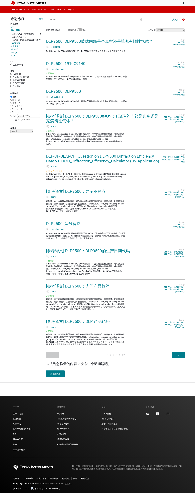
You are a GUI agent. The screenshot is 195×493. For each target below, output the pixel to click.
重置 (41, 19)
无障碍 (16, 478)
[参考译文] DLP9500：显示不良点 (75, 191)
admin (54, 126)
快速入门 (61, 9)
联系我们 (61, 413)
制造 (15, 444)
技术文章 (42, 9)
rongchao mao (57, 69)
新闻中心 (17, 424)
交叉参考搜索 (63, 424)
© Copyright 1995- (23, 483)
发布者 (13, 128)
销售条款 (54, 478)
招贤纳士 (17, 419)
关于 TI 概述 (18, 413)
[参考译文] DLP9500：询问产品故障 (77, 286)
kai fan (54, 166)
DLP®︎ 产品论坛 (178, 44)
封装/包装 (61, 434)
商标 (75, 478)
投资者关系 (18, 439)
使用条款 (66, 478)
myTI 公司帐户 (107, 419)
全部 (12, 27)
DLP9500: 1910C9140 (65, 63)
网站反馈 (85, 478)
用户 (183, 3)
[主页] (30, 3)
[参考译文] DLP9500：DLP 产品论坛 (78, 321)
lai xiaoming (56, 47)
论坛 (34, 9)
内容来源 (14, 24)
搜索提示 (176, 19)
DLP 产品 (181, 42)
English (71, 9)
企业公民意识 (19, 449)
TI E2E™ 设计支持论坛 (67, 419)
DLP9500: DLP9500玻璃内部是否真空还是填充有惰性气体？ (99, 41)
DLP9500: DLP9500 (63, 91)
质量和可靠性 (63, 439)
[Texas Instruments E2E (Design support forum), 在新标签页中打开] (157, 415)
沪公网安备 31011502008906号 (47, 489)
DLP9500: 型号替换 (63, 223)
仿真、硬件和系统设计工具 (173, 157)
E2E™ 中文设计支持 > (20, 9)
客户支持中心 (63, 429)
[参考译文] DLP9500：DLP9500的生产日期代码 (88, 250)
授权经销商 (123, 429)
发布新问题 (55, 374)
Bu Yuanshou (57, 97)
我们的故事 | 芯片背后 (22, 429)
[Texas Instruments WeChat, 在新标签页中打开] (147, 415)
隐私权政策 (42, 478)
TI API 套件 (106, 413)
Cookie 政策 (28, 478)
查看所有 (16, 43)
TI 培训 (52, 9)
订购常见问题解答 (109, 429)
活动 (15, 434)
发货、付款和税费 (109, 424)
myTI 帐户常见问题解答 (67, 444)
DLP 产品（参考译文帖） (174, 117)
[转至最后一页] (123, 354)
